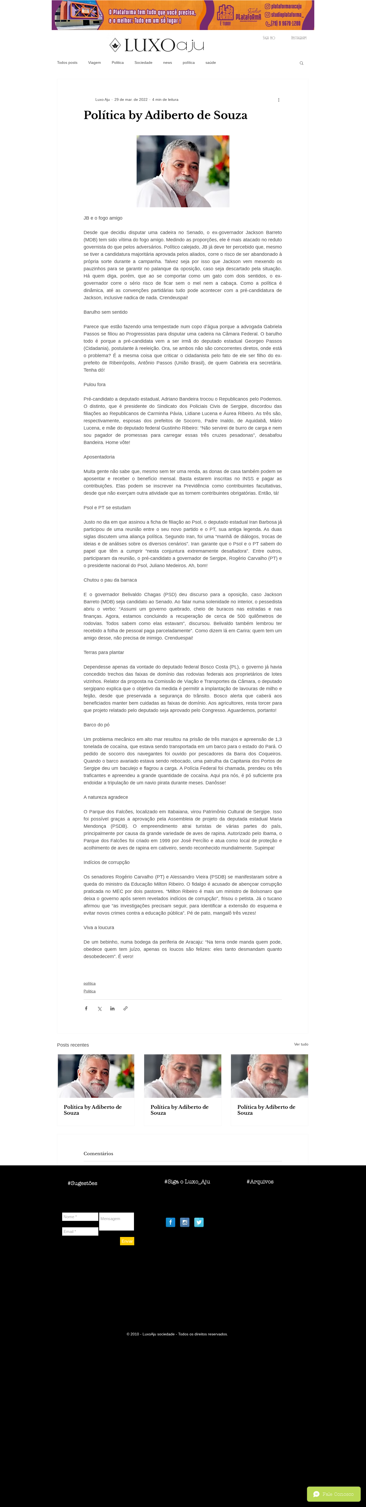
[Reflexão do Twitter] (199, 1222)
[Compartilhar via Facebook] (86, 1008)
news (167, 62)
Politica (118, 62)
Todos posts (67, 62)
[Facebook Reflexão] (170, 1222)
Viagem (94, 62)
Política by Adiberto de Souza (93, 1110)
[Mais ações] (278, 99)
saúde (211, 62)
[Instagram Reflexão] (184, 1222)
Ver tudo (301, 1044)
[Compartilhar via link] (125, 1008)
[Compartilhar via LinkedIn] (112, 1008)
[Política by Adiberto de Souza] (96, 1076)
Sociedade (143, 62)
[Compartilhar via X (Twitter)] (99, 1008)
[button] (301, 63)
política (189, 62)
